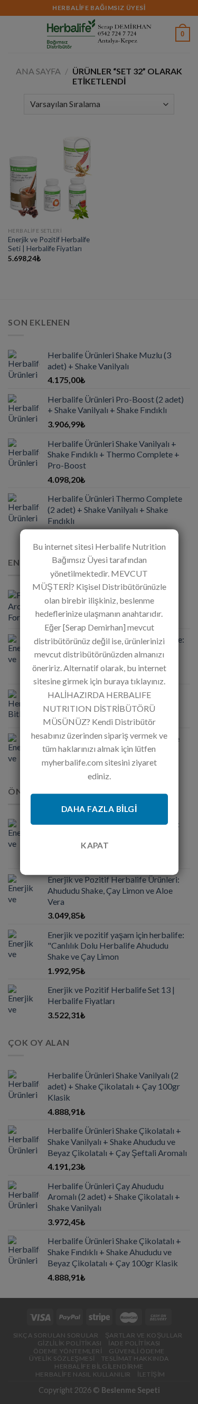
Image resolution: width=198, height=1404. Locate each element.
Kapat (95, 845)
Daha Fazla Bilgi (99, 809)
